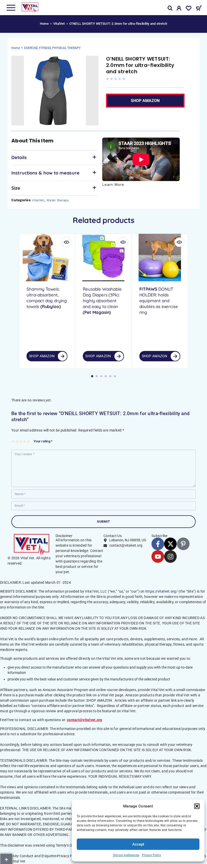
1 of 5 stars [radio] (13, 441)
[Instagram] (170, 556)
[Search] (170, 8)
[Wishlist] (189, 9)
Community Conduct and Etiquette (28, 856)
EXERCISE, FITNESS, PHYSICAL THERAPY (52, 48)
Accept (138, 844)
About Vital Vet (13, 861)
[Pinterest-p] (183, 544)
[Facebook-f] (157, 544)
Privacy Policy (151, 855)
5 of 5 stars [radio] (29, 441)
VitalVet (59, 24)
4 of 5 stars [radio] (25, 441)
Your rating (43, 441)
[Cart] (199, 9)
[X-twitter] (170, 544)
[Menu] (11, 7)
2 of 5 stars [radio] (17, 441)
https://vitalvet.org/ (161, 591)
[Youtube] (157, 556)
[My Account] (179, 9)
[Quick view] (66, 242)
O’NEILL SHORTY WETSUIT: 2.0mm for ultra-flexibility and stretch (140, 65)
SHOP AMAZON (145, 100)
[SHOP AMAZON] (62, 356)
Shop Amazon (42, 356)
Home (44, 24)
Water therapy (57, 200)
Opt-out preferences (126, 855)
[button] (196, 806)
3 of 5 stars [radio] (21, 441)
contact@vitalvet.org (84, 720)
